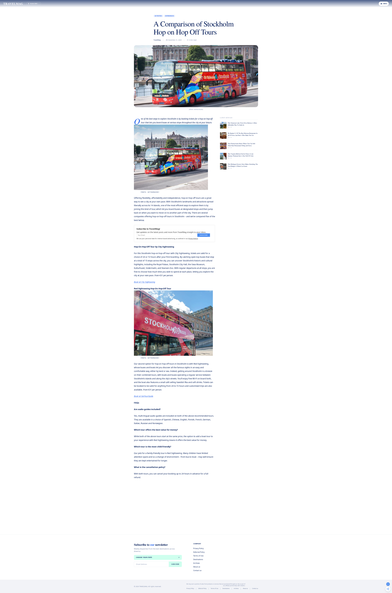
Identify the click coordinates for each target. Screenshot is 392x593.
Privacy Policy (198, 548)
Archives (196, 563)
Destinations (198, 559)
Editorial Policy (199, 552)
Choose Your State (144, 557)
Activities (158, 16)
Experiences (169, 16)
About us (196, 567)
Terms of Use (198, 556)
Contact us (197, 570)
